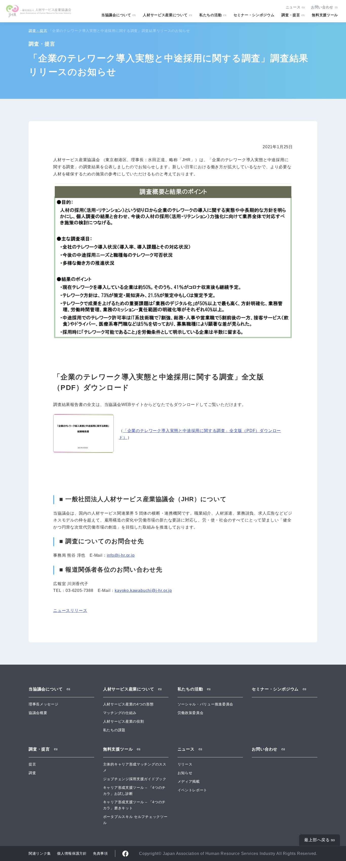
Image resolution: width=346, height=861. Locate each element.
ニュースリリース (70, 610)
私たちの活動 (210, 15)
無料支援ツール (325, 15)
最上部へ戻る (317, 840)
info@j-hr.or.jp (121, 555)
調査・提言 (290, 15)
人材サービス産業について (165, 15)
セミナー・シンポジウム (254, 15)
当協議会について (116, 15)
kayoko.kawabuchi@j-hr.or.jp (143, 590)
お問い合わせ (322, 7)
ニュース (293, 7)
